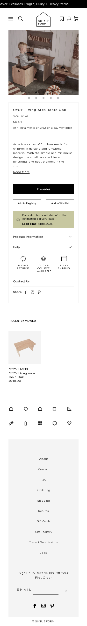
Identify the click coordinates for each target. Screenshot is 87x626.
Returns (43, 511)
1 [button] (14, 93)
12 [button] (43, 98)
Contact (43, 469)
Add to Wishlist (60, 203)
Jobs (43, 552)
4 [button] (36, 93)
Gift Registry (43, 532)
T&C (43, 479)
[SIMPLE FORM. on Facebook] (35, 605)
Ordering (43, 490)
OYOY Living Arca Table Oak (21, 375)
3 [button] (29, 93)
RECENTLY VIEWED (23, 321)
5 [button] (43, 93)
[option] (43, 60)
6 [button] (50, 93)
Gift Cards (43, 521)
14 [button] (58, 98)
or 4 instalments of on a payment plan (42, 127)
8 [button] (65, 93)
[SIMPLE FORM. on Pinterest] (52, 605)
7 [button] (58, 93)
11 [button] (36, 98)
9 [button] (72, 93)
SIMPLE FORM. (45, 621)
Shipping (43, 500)
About (43, 459)
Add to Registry (27, 203)
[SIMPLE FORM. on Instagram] (32, 292)
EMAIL (24, 589)
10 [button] (29, 98)
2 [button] (21, 93)
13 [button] (50, 98)
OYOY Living (20, 116)
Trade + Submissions (43, 542)
